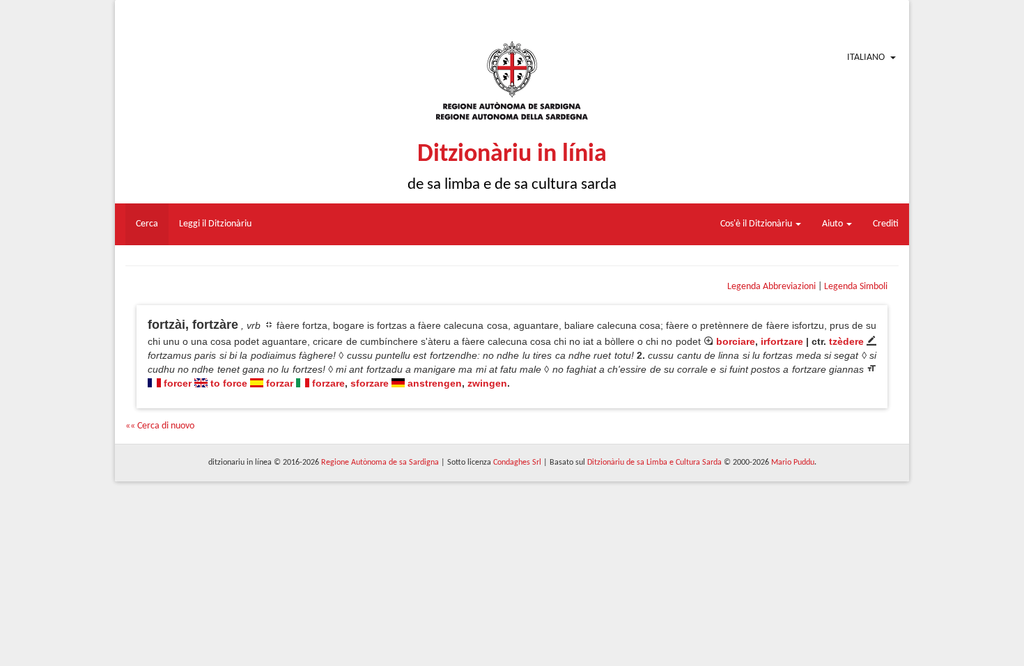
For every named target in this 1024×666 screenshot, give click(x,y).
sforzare (369, 383)
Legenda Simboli (855, 286)
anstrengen (435, 383)
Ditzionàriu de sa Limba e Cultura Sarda (654, 462)
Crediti (886, 224)
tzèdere (846, 341)
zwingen (487, 383)
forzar (279, 383)
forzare (328, 383)
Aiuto (833, 224)
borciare (735, 341)
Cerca (147, 224)
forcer (178, 383)
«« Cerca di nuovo (159, 426)
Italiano (866, 57)
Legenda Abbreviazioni (771, 286)
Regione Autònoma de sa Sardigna (380, 462)
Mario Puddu (792, 462)
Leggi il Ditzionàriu (215, 224)
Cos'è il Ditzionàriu (757, 224)
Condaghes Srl (517, 462)
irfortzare (782, 341)
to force (228, 383)
